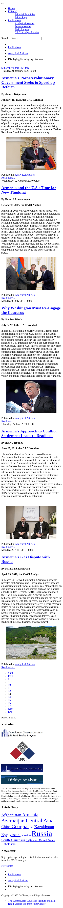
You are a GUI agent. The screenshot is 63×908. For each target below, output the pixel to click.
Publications (14, 20)
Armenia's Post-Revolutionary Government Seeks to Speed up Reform (28, 82)
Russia (42, 833)
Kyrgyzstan (10, 835)
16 (9, 702)
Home (11, 8)
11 (9, 687)
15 (9, 699)
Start (10, 672)
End (10, 711)
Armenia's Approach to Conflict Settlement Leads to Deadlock (29, 433)
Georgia (20, 826)
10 (9, 684)
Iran (31, 827)
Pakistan (26, 835)
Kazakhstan (44, 826)
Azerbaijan (13, 821)
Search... (6, 38)
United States (47, 840)
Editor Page (21, 17)
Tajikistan (32, 840)
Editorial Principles (25, 14)
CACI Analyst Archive (27, 32)
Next (10, 708)
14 (9, 696)
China (6, 827)
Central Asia (40, 820)
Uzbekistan (8, 844)
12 (9, 690)
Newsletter (7, 865)
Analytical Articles (24, 23)
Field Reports (22, 29)
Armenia (30, 814)
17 (9, 705)
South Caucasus (13, 840)
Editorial (12, 11)
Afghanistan (11, 815)
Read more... (8, 177)
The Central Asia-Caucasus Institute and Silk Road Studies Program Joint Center (31, 902)
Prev (10, 675)
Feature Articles (23, 26)
